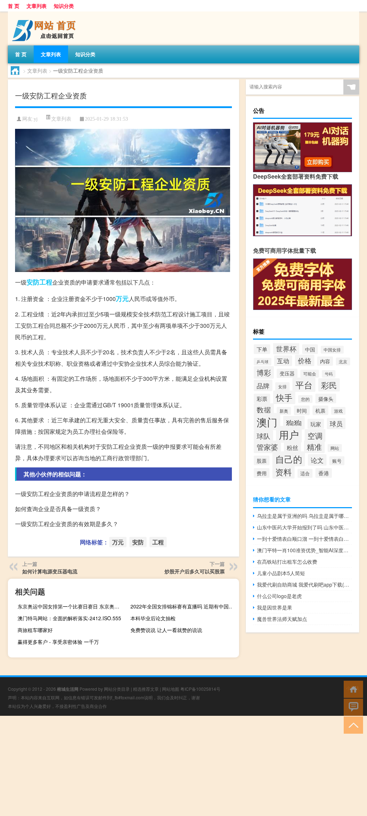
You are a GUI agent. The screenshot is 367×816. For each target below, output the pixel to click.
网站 (334, 448)
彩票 (262, 398)
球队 (263, 436)
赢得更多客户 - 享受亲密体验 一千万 (58, 641)
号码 (329, 374)
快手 (284, 397)
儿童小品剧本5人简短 (281, 573)
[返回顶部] (352, 725)
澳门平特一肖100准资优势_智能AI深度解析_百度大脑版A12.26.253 (304, 550)
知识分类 (64, 5)
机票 (320, 410)
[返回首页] (352, 689)
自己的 (288, 458)
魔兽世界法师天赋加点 (282, 618)
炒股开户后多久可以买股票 (195, 571)
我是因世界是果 (274, 607)
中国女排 (332, 350)
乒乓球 (262, 361)
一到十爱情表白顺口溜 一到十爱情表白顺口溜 (304, 538)
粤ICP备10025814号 (200, 689)
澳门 (267, 421)
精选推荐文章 (146, 689)
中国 (310, 349)
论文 (317, 460)
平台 (304, 385)
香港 (323, 473)
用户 (289, 434)
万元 (122, 298)
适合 (305, 473)
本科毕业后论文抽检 (153, 618)
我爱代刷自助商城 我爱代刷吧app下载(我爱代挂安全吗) (304, 584)
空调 (315, 435)
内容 (325, 361)
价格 (304, 360)
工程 (45, 282)
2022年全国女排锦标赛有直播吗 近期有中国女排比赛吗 (183, 606)
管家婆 (267, 447)
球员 (336, 423)
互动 (283, 360)
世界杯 (286, 348)
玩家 (315, 424)
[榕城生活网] (45, 14)
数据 (264, 409)
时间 (302, 410)
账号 (337, 460)
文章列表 (37, 5)
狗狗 (294, 422)
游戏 (338, 411)
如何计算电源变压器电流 (49, 571)
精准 (314, 446)
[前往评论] (352, 707)
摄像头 (325, 398)
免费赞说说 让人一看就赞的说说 (166, 629)
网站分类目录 (117, 689)
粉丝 (292, 447)
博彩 (264, 372)
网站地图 (170, 689)
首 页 (13, 5)
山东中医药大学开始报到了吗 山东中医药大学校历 (304, 527)
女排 (282, 386)
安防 (33, 282)
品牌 (263, 385)
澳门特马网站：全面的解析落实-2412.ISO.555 (69, 618)
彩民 (329, 384)
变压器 (287, 373)
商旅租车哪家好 (35, 629)
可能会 (309, 374)
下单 (262, 349)
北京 (343, 361)
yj (36, 119)
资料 (283, 471)
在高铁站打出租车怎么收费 (287, 561)
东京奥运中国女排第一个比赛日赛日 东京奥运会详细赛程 (71, 606)
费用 (262, 473)
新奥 (284, 411)
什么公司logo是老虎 (279, 595)
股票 (262, 460)
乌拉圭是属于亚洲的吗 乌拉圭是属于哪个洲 (304, 515)
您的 (305, 399)
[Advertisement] (183, 766)
